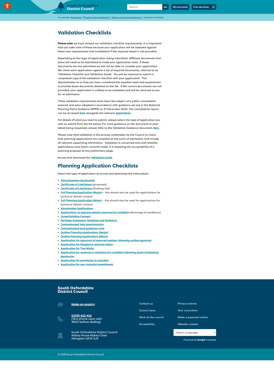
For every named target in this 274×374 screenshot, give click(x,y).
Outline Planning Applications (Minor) (84, 236)
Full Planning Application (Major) (81, 192)
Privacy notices (187, 303)
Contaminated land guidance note (83, 228)
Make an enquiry (83, 304)
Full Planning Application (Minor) (81, 200)
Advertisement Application (78, 180)
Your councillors (187, 310)
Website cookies (188, 324)
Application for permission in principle (84, 260)
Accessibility (147, 324)
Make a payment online (193, 317)
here (82, 113)
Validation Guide (101, 157)
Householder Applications (77, 208)
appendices (123, 113)
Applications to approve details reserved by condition (95, 212)
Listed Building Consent (75, 216)
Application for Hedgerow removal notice (87, 244)
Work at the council (151, 317)
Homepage (76, 17)
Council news (147, 310)
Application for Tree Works (77, 248)
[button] (204, 7)
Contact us (146, 303)
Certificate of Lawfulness (77, 184)
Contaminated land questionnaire (82, 224)
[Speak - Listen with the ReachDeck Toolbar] (7, 6)
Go (165, 7)
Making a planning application (126, 17)
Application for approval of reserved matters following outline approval (106, 240)
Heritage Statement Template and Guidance (89, 220)
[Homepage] (83, 7)
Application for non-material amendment (87, 264)
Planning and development (96, 17)
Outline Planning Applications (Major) (84, 232)
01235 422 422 (81, 315)
